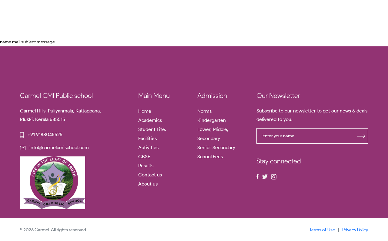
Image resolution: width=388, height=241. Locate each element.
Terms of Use (322, 230)
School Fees (210, 156)
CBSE (134, 19)
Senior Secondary (216, 147)
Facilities (147, 138)
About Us (107, 19)
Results (145, 166)
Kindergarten (211, 120)
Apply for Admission (339, 18)
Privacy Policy (355, 230)
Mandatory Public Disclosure (249, 19)
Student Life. (152, 129)
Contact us (150, 175)
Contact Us (164, 19)
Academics (150, 120)
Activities (148, 147)
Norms (204, 111)
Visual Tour (198, 19)
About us (148, 184)
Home (79, 19)
